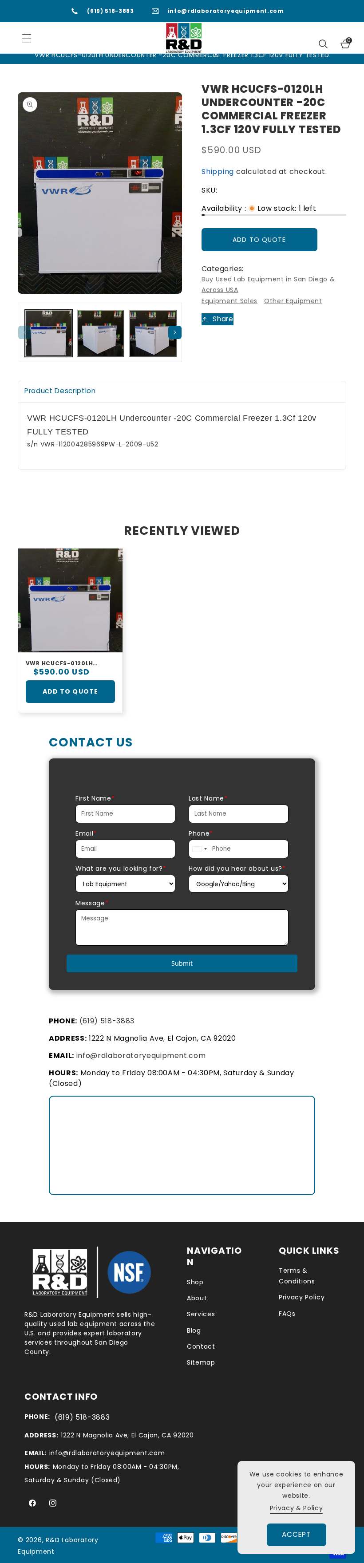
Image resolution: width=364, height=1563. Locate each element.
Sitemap (201, 1362)
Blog (194, 1330)
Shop (195, 1282)
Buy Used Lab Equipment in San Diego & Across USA (268, 284)
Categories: (223, 269)
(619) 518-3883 (110, 11)
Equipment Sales (229, 300)
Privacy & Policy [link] (296, 1508)
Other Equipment (293, 300)
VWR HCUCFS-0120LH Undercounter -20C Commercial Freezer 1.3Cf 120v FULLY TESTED (70, 663)
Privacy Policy (301, 1297)
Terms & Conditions (297, 1276)
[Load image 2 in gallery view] (101, 333)
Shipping (218, 171)
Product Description (60, 390)
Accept (296, 1534)
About (197, 1298)
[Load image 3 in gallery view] (153, 333)
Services (201, 1314)
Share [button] (223, 319)
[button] (323, 44)
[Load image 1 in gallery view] (48, 333)
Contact (201, 1346)
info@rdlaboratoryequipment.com (226, 11)
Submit (182, 963)
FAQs (287, 1313)
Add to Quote (70, 691)
